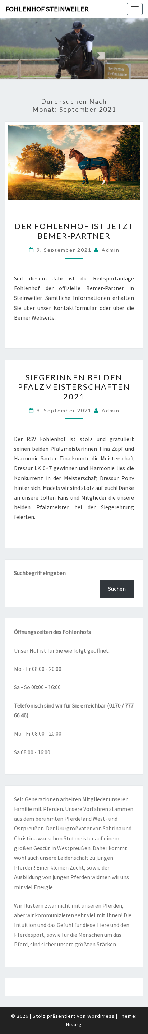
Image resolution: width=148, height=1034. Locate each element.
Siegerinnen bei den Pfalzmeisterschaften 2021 (74, 386)
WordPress (101, 1016)
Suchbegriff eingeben (40, 572)
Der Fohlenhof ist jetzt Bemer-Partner (74, 230)
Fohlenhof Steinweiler (47, 8)
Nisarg (74, 1024)
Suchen (117, 588)
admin (111, 250)
